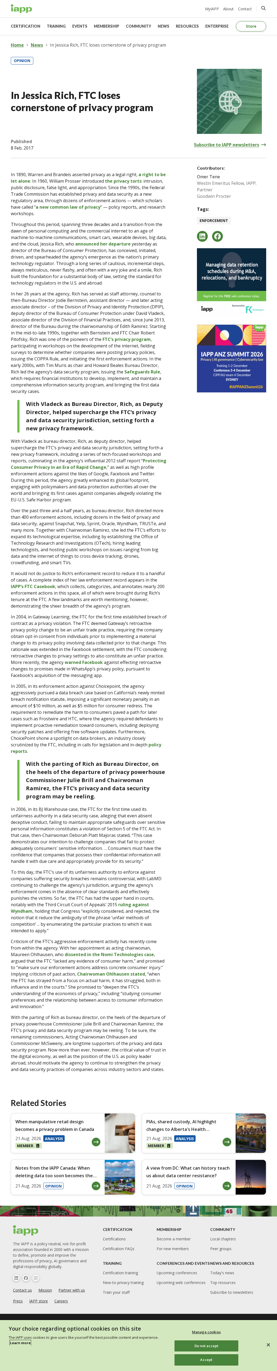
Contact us (22, 1290)
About (228, 8)
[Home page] (26, 1230)
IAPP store (38, 1301)
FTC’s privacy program (127, 339)
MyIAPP (212, 8)
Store (251, 26)
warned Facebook (84, 662)
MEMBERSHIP (106, 26)
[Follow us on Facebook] (26, 1278)
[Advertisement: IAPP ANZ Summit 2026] (231, 358)
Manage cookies (206, 1332)
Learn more (20, 1342)
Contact (245, 8)
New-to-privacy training (123, 1282)
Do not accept (206, 1345)
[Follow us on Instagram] (35, 1278)
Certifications (114, 1238)
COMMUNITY (138, 26)
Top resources (223, 1282)
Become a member (174, 1238)
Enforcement (214, 220)
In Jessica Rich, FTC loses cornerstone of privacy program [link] (108, 45)
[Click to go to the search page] (263, 8)
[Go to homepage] (21, 8)
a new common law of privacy (68, 207)
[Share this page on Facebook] (217, 236)
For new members (173, 1248)
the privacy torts (123, 181)
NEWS (163, 26)
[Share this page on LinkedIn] (202, 236)
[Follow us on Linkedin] (16, 1278)
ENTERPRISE (217, 26)
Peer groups (221, 1248)
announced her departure (103, 244)
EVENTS (79, 26)
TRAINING (56, 26)
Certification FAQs (118, 1248)
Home (17, 45)
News (37, 45)
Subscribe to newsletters (231, 1292)
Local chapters (223, 1238)
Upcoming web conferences (181, 1282)
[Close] (268, 1345)
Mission (45, 1290)
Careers (61, 1301)
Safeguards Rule (142, 372)
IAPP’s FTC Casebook (33, 586)
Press (18, 1301)
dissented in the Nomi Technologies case (109, 954)
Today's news (222, 1272)
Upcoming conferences (177, 1272)
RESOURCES (187, 26)
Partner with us (71, 1290)
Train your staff (116, 1292)
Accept (206, 1359)
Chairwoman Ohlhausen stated (111, 974)
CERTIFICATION (25, 26)
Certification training (120, 1272)
